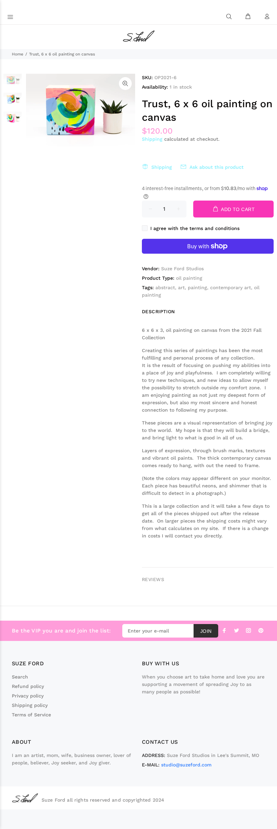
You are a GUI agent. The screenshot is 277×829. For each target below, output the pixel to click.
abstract (165, 287)
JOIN (206, 631)
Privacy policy (28, 695)
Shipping (152, 139)
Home (17, 54)
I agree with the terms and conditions (195, 228)
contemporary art (230, 287)
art (181, 287)
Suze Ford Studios (182, 268)
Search (20, 677)
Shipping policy (30, 705)
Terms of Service (31, 714)
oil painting (189, 278)
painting (197, 287)
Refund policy (28, 686)
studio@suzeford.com (186, 764)
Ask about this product (217, 167)
